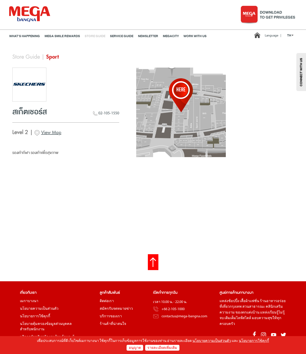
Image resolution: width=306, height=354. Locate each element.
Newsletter (148, 36)
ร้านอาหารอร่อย (273, 301)
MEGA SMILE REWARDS (62, 36)
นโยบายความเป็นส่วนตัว (39, 309)
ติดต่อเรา (107, 301)
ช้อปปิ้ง (233, 301)
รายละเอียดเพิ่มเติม (162, 348)
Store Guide (95, 36)
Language (273, 35)
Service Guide (121, 36)
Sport (52, 57)
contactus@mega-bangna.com (184, 316)
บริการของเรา (111, 316)
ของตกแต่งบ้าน (247, 312)
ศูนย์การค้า (228, 293)
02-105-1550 (108, 113)
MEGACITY (171, 36)
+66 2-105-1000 (173, 309)
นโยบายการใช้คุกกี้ (35, 316)
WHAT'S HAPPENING (24, 36)
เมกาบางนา (29, 301)
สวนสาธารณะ (253, 307)
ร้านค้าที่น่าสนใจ (113, 324)
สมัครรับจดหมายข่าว (116, 309)
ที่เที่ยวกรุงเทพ (231, 307)
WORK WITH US (195, 36)
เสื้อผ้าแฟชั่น (249, 301)
